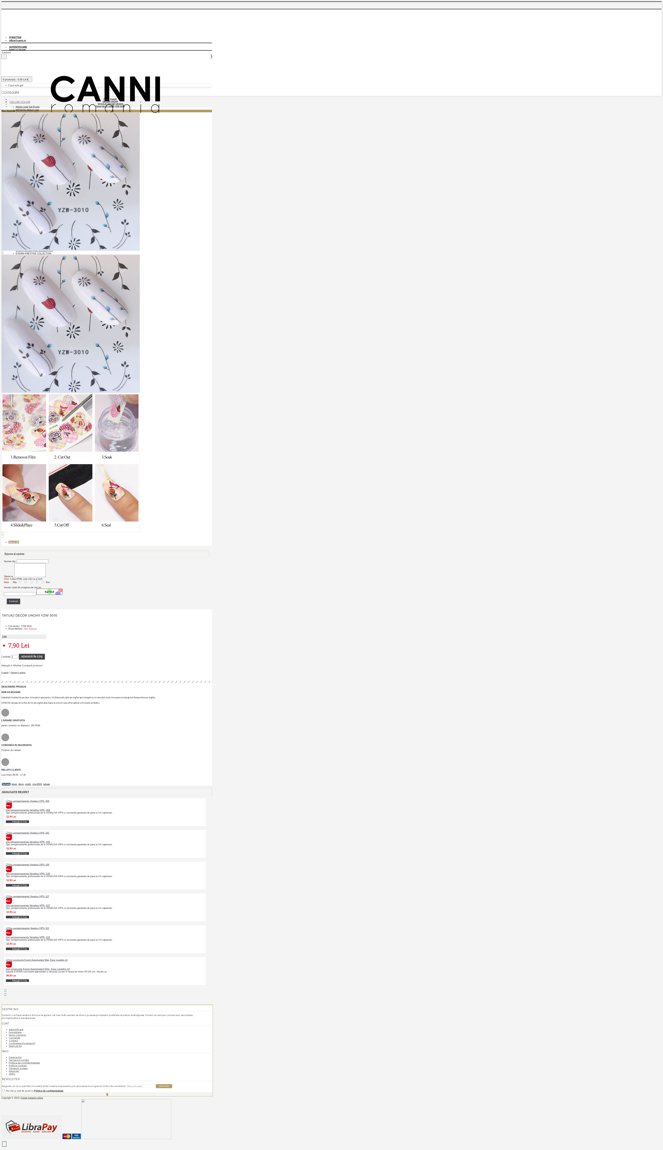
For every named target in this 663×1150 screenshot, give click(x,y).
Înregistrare (15, 1032)
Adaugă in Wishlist (11, 665)
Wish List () (15, 1046)
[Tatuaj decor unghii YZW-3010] (70, 250)
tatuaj (14, 784)
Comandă (14, 1037)
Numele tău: (10, 561)
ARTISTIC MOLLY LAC (27, 110)
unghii (28, 784)
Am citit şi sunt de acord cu (34, 1091)
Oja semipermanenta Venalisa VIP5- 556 (28, 810)
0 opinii (4, 672)
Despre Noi (15, 1057)
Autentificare (16, 1029)
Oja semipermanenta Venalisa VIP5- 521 (28, 937)
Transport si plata (18, 1068)
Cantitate (5, 656)
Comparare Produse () (22, 1043)
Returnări (14, 1071)
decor (21, 784)
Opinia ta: (9, 576)
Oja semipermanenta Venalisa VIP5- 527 (28, 905)
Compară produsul (32, 665)
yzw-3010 (37, 784)
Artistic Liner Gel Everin (28, 107)
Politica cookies (18, 1065)
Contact (13, 1040)
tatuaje (46, 784)
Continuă (13, 601)
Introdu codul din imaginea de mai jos (22, 587)
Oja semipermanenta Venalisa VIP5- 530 (28, 873)
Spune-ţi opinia (18, 672)
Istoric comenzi (17, 1035)
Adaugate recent (15, 791)
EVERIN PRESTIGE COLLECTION (33, 253)
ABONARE (164, 1086)
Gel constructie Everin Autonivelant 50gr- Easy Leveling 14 (38, 969)
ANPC (12, 1073)
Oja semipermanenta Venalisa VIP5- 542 (28, 841)
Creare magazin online (32, 1098)
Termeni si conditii (19, 1060)
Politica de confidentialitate (24, 1062)
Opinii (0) (13, 542)
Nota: (6, 582)
